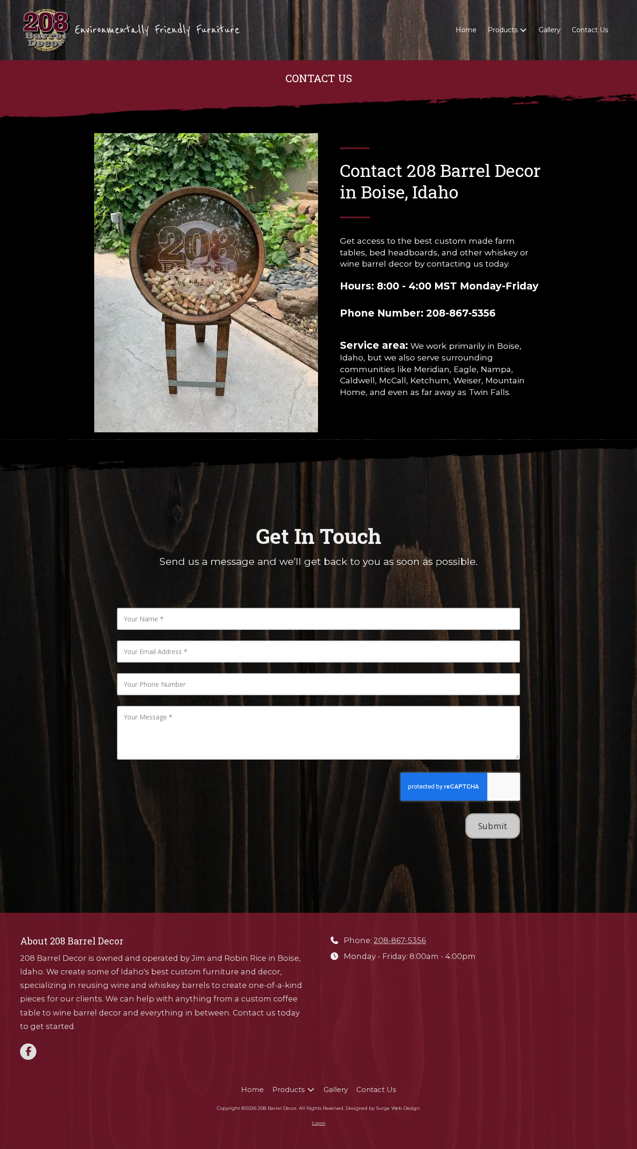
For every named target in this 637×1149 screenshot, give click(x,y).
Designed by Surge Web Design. (383, 1108)
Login (318, 1123)
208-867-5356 (400, 940)
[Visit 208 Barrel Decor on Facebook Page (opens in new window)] (28, 1051)
